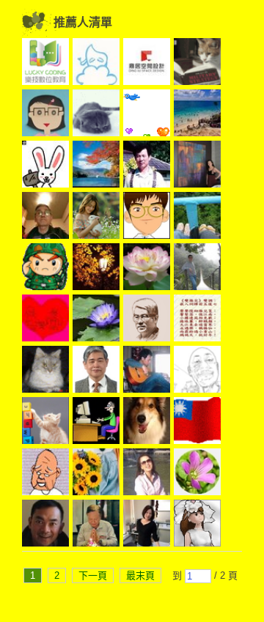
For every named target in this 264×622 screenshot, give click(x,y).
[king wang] (96, 525)
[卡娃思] (96, 217)
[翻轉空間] (146, 63)
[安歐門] (96, 422)
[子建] (45, 474)
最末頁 (140, 575)
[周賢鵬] (45, 217)
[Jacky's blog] (45, 525)
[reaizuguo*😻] (96, 115)
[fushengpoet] (197, 115)
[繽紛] (197, 166)
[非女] (96, 371)
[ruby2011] (45, 320)
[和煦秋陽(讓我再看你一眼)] (96, 166)
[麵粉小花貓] (45, 422)
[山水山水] (96, 63)
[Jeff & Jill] (146, 371)
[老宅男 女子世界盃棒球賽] (45, 371)
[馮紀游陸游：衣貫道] (197, 269)
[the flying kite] (197, 217)
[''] (45, 166)
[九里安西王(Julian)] (146, 422)
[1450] (96, 474)
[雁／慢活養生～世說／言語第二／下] (197, 320)
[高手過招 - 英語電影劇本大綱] (197, 371)
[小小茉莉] (146, 525)
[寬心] (45, 115)
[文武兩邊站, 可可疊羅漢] (197, 422)
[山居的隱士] (146, 115)
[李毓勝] (146, 320)
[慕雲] (96, 269)
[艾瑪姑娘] (197, 525)
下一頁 (92, 575)
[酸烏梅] (45, 269)
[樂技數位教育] (45, 63)
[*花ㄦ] (197, 474)
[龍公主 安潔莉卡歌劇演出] (146, 474)
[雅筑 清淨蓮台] (146, 269)
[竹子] (96, 320)
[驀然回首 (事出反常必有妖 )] (197, 63)
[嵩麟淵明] (146, 217)
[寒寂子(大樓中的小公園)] (146, 166)
